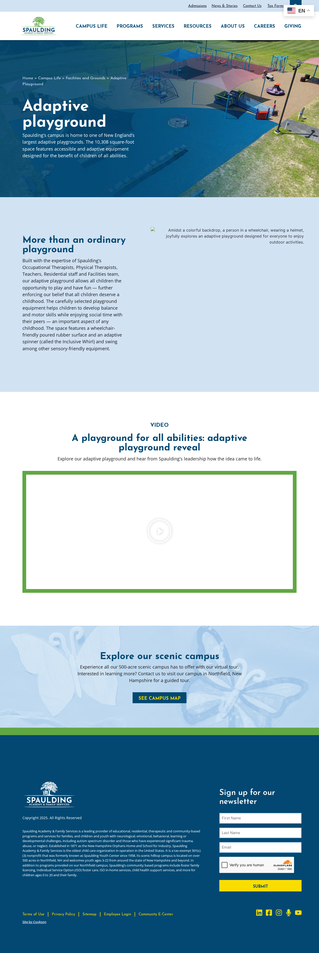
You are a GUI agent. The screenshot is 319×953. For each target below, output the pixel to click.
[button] (159, 532)
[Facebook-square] (269, 913)
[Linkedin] (259, 913)
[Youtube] (298, 913)
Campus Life (49, 77)
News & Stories (225, 5)
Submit (260, 886)
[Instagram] (279, 913)
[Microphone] (288, 913)
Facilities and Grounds (85, 77)
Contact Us (252, 5)
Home (27, 77)
